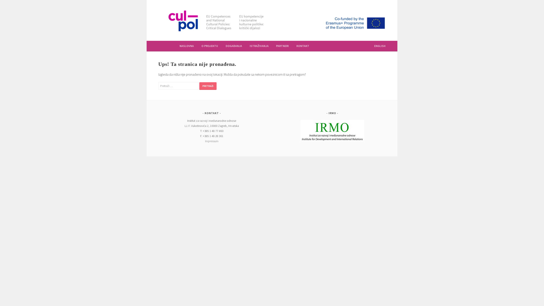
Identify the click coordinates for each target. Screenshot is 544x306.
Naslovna (187, 46)
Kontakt (302, 46)
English (379, 46)
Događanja (234, 46)
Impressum (211, 141)
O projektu (209, 46)
